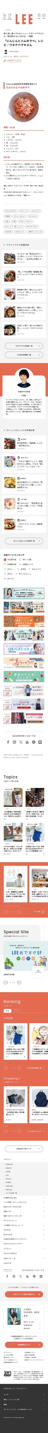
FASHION (9, 1164)
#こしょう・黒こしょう (13, 227)
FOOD (8, 1172)
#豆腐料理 (11, 559)
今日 (7, 1011)
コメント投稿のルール (10, 1360)
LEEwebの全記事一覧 (34, 1068)
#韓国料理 (11, 564)
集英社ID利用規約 (30, 1355)
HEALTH (9, 1179)
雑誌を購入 (27, 1328)
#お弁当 (8, 232)
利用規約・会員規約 (30, 1357)
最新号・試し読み (29, 1322)
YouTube (27, 742)
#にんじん (33, 216)
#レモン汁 (36, 211)
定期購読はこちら (24, 1345)
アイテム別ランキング (34, 1131)
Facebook (8, 742)
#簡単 (7, 216)
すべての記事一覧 (11, 1193)
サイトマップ (7, 1352)
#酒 (13, 221)
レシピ (16, 1011)
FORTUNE (9, 1186)
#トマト (11, 579)
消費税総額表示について (11, 1362)
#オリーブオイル (26, 221)
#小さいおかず (10, 211)
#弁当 (23, 569)
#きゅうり (36, 569)
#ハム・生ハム (19, 216)
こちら (38, 1379)
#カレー (11, 569)
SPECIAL (9, 1190)
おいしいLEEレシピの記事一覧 (24, 541)
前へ (6, 911)
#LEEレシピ (20, 232)
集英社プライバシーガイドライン (34, 1360)
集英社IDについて (9, 1357)
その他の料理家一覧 (24, 355)
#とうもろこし (25, 574)
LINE (40, 742)
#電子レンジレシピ (35, 232)
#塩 (6, 221)
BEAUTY (9, 1168)
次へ (19, 911)
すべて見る (37, 912)
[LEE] (24, 19)
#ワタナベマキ (31, 227)
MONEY (8, 1182)
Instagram (14, 742)
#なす (10, 574)
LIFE (7, 1175)
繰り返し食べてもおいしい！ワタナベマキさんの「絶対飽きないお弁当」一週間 (24, 35)
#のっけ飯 (27, 559)
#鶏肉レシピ (28, 564)
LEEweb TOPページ (24, 1149)
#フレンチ (24, 211)
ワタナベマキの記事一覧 (24, 346)
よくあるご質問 (8, 1355)
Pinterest (33, 742)
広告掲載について (30, 1352)
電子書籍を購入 (28, 1325)
